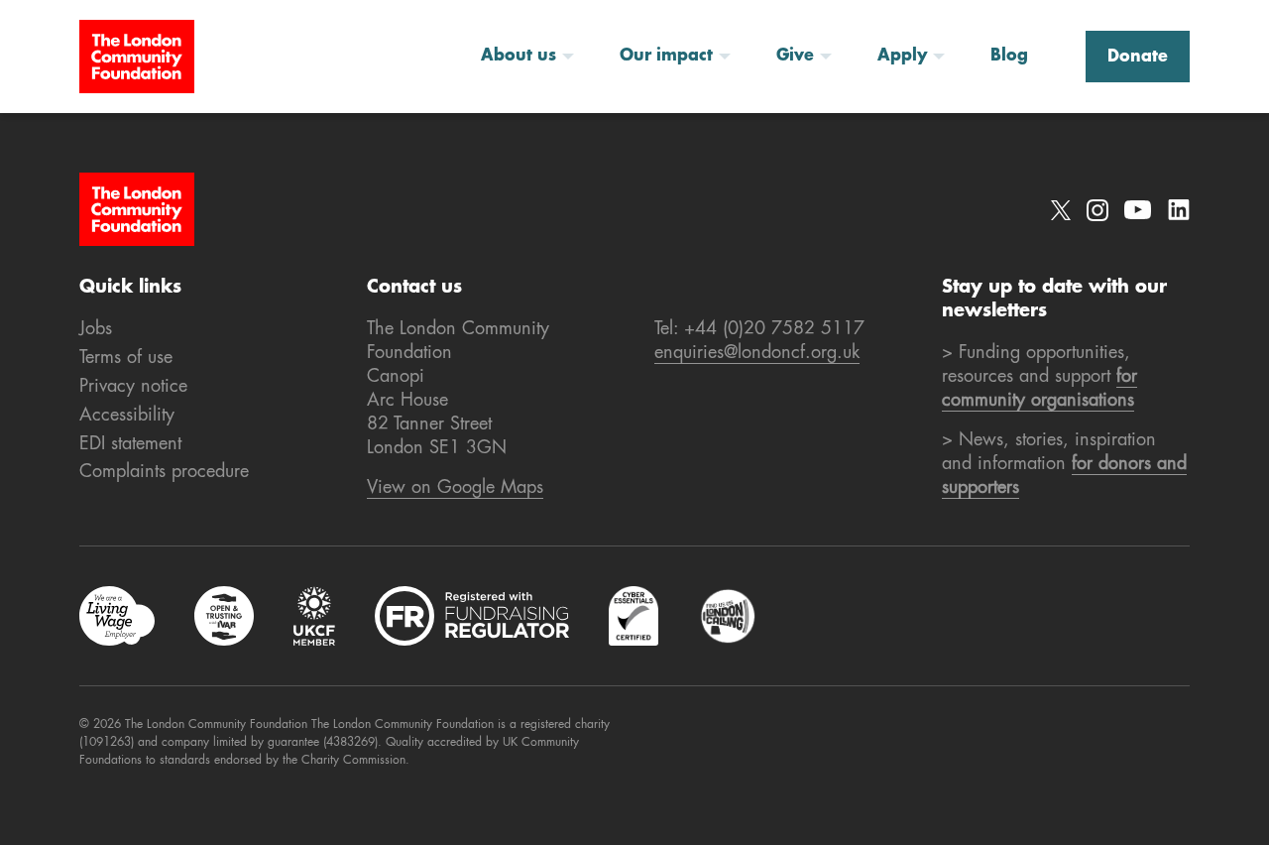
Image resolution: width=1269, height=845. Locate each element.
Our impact (666, 56)
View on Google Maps (455, 488)
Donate (1137, 57)
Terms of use (126, 358)
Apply (902, 56)
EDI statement (130, 444)
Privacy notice (133, 387)
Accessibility (126, 415)
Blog (1009, 56)
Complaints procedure (164, 472)
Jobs (95, 329)
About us (518, 56)
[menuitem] (534, 56)
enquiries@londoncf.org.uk (757, 353)
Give (795, 56)
